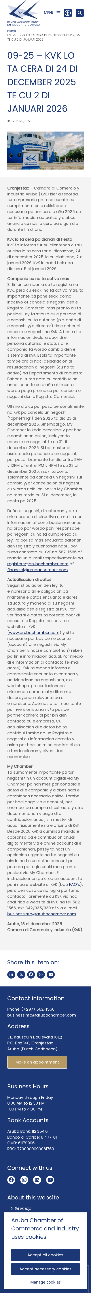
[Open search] (80, 13)
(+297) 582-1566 (38, 1009)
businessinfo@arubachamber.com (41, 914)
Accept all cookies (45, 1255)
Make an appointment (37, 1062)
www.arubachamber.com (34, 632)
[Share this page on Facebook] (31, 975)
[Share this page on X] (21, 975)
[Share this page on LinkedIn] (11, 975)
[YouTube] (50, 1180)
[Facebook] (11, 1180)
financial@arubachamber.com (37, 569)
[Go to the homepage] (23, 13)
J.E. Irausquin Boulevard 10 (32, 1037)
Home (11, 31)
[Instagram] (24, 1180)
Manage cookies (45, 1282)
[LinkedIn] (37, 1180)
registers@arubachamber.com (37, 564)
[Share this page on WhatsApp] (41, 975)
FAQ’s (74, 884)
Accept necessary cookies (45, 1269)
